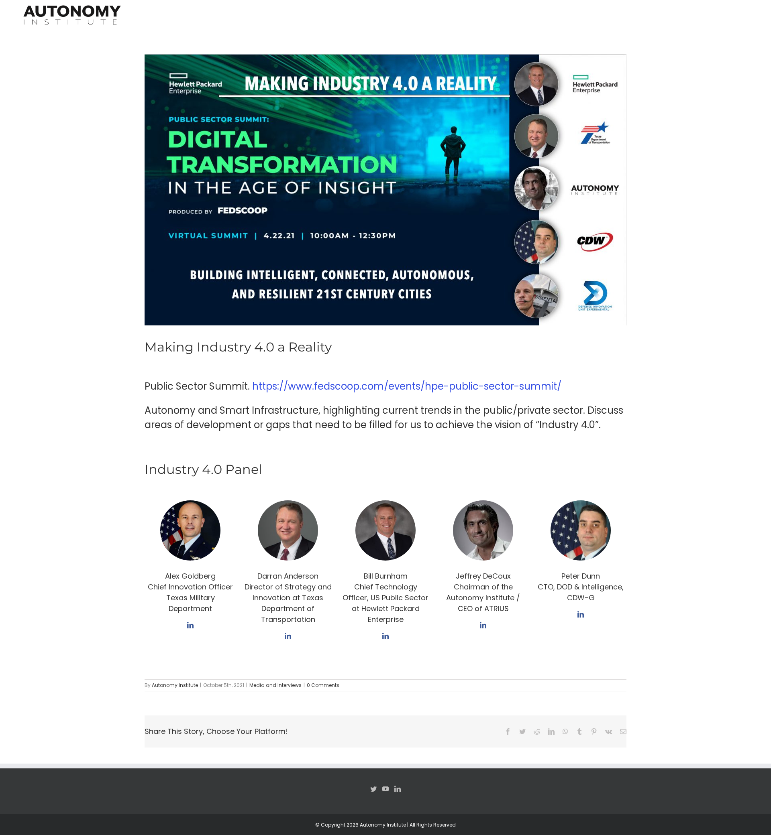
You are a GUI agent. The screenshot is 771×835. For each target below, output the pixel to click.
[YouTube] (385, 789)
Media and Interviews (275, 685)
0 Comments (323, 685)
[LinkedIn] (397, 789)
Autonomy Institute (175, 685)
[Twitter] (373, 789)
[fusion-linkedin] (190, 625)
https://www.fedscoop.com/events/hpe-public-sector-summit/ (406, 386)
